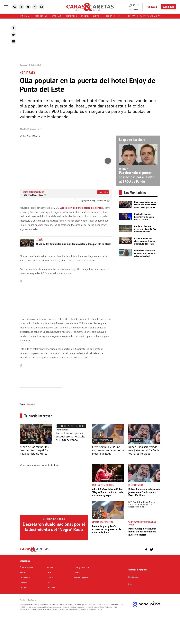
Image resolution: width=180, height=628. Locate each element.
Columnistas (40, 16)
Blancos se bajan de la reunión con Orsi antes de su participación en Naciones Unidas (145, 205)
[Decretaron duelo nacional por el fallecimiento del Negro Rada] (54, 489)
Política (24, 16)
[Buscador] (14, 7)
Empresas (130, 16)
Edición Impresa (81, 577)
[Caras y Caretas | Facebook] (21, 7)
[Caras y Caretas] (34, 551)
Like (119, 16)
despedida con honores (54, 519)
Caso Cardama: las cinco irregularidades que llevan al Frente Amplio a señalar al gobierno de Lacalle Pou (144, 245)
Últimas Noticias (27, 567)
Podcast (77, 572)
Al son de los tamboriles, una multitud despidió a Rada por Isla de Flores (73, 244)
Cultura (108, 16)
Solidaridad (31, 404)
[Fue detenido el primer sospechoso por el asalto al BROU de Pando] (72, 429)
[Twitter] (13, 34)
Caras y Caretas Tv (150, 16)
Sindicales (71, 16)
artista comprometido (103, 439)
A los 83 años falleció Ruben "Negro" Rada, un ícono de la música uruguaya (107, 492)
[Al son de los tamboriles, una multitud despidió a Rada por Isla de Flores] (27, 244)
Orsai (96, 16)
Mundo (85, 16)
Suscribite (103, 192)
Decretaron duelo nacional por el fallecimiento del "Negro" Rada (54, 526)
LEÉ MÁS (39, 239)
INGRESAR (152, 6)
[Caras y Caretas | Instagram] (35, 7)
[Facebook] (13, 28)
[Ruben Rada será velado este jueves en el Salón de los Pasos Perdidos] (144, 443)
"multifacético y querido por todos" (142, 523)
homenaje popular (29, 439)
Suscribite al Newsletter (137, 569)
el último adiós (136, 439)
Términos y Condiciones (28, 600)
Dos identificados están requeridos (72, 425)
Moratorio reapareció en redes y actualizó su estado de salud (145, 253)
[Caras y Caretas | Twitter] (28, 7)
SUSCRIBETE (168, 6)
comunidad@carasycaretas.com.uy (49, 607)
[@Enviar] (13, 41)
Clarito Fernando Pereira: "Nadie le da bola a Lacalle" (144, 217)
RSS (129, 584)
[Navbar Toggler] (8, 6)
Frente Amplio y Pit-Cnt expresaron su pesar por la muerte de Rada (108, 450)
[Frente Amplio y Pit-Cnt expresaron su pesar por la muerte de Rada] (108, 443)
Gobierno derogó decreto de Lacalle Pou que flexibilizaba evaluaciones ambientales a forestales (145, 233)
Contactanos (133, 576)
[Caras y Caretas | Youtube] (41, 7)
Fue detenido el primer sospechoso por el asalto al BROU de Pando (136, 177)
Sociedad (56, 16)
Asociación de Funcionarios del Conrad (81, 207)
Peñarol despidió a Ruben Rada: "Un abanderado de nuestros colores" (142, 531)
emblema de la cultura (103, 485)
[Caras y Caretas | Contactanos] (157, 549)
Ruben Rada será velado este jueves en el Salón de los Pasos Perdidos (143, 450)
